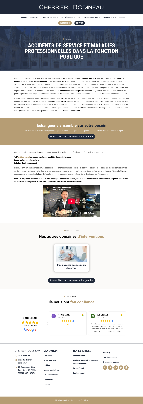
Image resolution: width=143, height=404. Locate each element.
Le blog (122, 17)
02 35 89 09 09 (24, 356)
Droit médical (78, 368)
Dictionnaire (48, 380)
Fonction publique (110, 357)
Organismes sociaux (111, 362)
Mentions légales (62, 400)
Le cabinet (34, 17)
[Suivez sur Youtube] (115, 367)
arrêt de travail (24, 157)
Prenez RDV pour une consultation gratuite (71, 136)
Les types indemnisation (88, 17)
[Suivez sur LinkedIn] (121, 367)
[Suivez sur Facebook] (110, 367)
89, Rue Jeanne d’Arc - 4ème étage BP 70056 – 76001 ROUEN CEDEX (27, 370)
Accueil (24, 17)
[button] (127, 324)
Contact (47, 384)
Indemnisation (79, 355)
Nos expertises (49, 17)
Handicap (106, 352)
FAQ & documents (51, 375)
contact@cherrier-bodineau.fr (25, 361)
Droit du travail (79, 373)
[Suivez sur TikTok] (126, 367)
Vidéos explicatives (51, 370)
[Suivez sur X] (105, 367)
